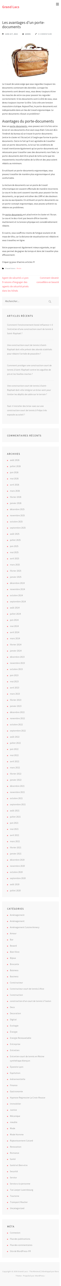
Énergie (13, 1031)
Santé (13, 1159)
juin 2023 (14, 675)
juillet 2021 (15, 816)
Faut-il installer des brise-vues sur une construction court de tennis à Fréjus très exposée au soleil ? (27, 410)
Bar (11, 939)
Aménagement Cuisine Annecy (24, 927)
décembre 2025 (17, 509)
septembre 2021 (18, 804)
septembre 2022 (18, 730)
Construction (16, 994)
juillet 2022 (15, 742)
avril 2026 (14, 484)
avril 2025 (14, 558)
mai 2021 (14, 829)
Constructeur (16, 982)
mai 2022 (14, 755)
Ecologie (14, 1025)
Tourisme (14, 1195)
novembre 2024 (17, 589)
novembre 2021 (17, 792)
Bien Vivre (14, 951)
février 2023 (15, 699)
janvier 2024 (15, 650)
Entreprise (15, 1044)
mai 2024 (14, 626)
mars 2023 (15, 693)
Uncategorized (17, 1208)
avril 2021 (14, 835)
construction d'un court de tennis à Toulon (30, 1001)
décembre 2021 (17, 785)
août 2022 (14, 736)
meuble (13, 1122)
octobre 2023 (16, 669)
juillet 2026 (15, 466)
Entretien (14, 1050)
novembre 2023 (17, 663)
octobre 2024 (16, 595)
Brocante (14, 964)
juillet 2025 (15, 540)
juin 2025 (14, 546)
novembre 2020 (17, 865)
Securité (14, 1171)
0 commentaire (45, 34)
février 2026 (15, 496)
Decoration (15, 1013)
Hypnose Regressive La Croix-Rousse (27, 1097)
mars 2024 (15, 638)
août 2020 (14, 884)
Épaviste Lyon (16, 1066)
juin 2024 (14, 619)
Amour (13, 933)
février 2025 (15, 570)
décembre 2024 (17, 583)
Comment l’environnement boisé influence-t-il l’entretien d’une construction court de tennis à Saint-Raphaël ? (30, 329)
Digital (13, 1019)
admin (28, 34)
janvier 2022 (15, 779)
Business (14, 976)
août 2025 (14, 533)
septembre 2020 (18, 878)
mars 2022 (15, 767)
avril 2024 (14, 632)
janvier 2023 (15, 706)
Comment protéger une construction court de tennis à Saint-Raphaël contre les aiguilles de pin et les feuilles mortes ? (29, 369)
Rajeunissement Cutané (21, 1140)
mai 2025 (14, 552)
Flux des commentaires (21, 1245)
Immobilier (15, 1103)
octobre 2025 (16, 521)
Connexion (15, 1232)
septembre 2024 (18, 601)
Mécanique (15, 1116)
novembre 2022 (17, 718)
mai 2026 (14, 478)
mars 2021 (15, 841)
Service (13, 1177)
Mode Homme (17, 1134)
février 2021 (15, 847)
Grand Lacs (10, 7)
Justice (13, 1109)
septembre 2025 (18, 527)
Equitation (15, 1072)
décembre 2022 (17, 712)
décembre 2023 (17, 656)
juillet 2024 (15, 613)
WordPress (40, 1275)
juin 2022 (14, 749)
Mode (19, 268)
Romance (14, 1152)
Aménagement (17, 914)
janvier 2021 (15, 853)
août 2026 (14, 460)
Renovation (15, 1146)
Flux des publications (20, 1238)
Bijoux (13, 958)
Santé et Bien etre (19, 1165)
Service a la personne (20, 1183)
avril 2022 (14, 761)
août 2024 (14, 607)
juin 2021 (14, 822)
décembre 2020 (17, 859)
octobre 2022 (16, 724)
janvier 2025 (15, 576)
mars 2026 (15, 490)
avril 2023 (14, 687)
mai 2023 (14, 681)
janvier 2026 (15, 503)
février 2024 (15, 644)
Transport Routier (19, 1202)
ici (10, 262)
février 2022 (15, 773)
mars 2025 (15, 564)
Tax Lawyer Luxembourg (21, 1189)
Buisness (14, 970)
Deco (12, 1007)
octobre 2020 (16, 872)
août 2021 (14, 810)
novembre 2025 (17, 515)
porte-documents (18, 126)
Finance (13, 1085)
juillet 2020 (15, 890)
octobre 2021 (16, 798)
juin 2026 (14, 472)
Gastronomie (16, 1091)
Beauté (13, 945)
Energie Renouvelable (20, 1037)
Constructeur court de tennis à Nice (27, 988)
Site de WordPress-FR (20, 1251)
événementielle (17, 1079)
